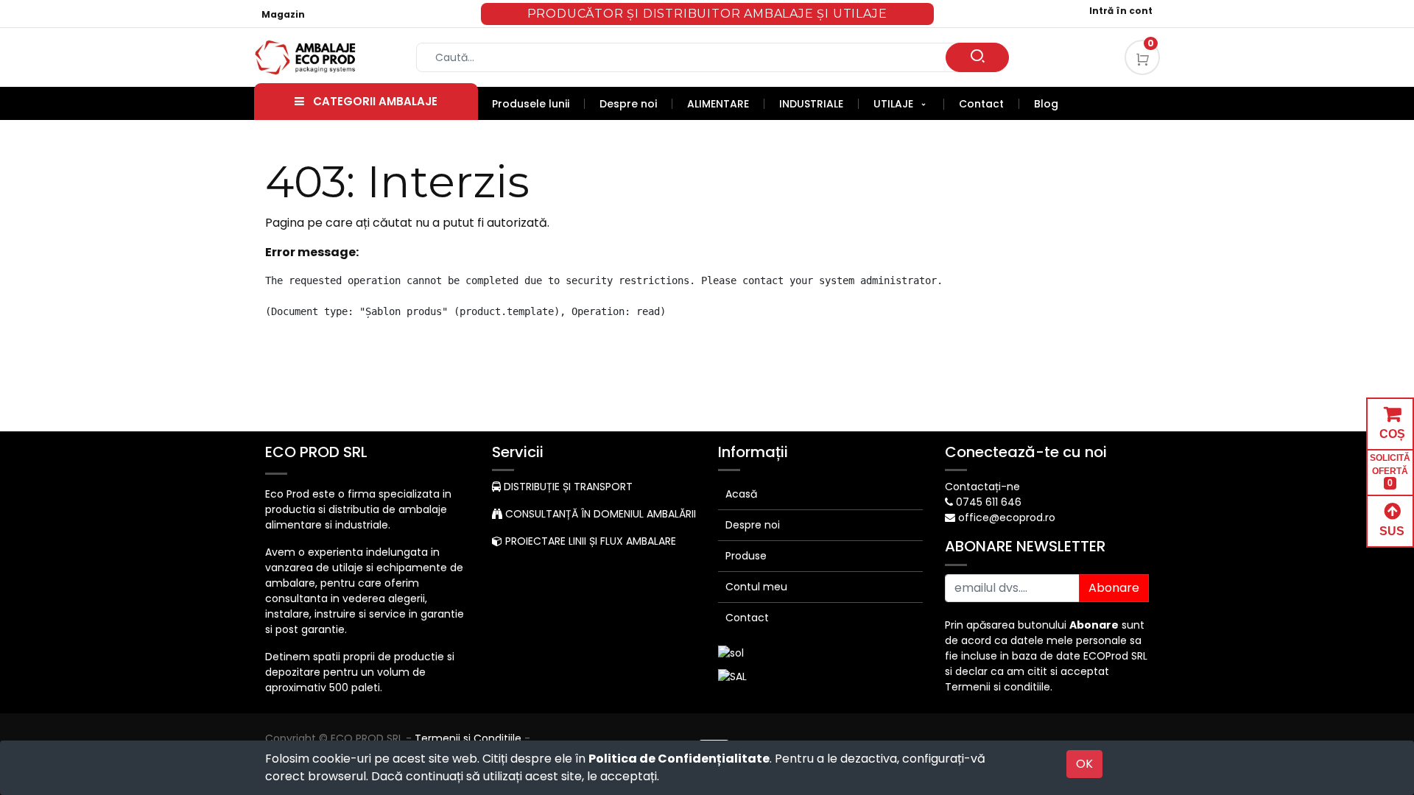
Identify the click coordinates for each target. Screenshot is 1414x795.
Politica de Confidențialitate (679, 758)
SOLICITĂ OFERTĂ (1390, 470)
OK (1084, 763)
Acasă (741, 494)
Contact (747, 617)
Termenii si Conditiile (468, 738)
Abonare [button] (1113, 587)
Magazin (283, 14)
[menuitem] (538, 104)
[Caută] (977, 57)
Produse (746, 555)
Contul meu (756, 586)
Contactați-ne (982, 486)
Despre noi (752, 524)
